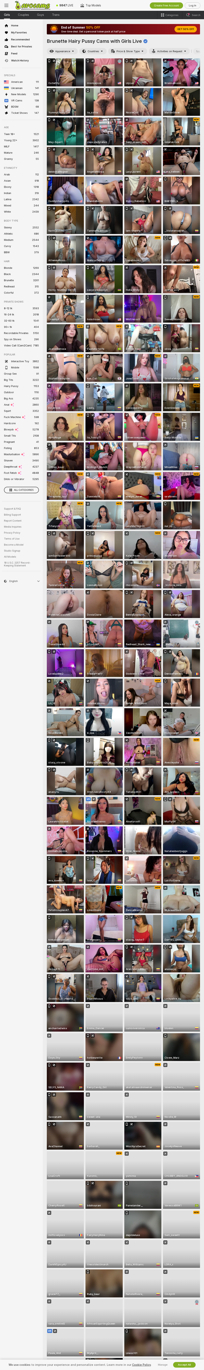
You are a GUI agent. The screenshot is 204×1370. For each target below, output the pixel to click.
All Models (10, 556)
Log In (192, 5)
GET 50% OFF (185, 29)
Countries (93, 51)
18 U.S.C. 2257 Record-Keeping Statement (17, 564)
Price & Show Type (128, 51)
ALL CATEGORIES (24, 490)
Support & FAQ (12, 508)
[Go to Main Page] (33, 5)
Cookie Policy (141, 1364)
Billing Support (12, 514)
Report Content (13, 520)
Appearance (62, 51)
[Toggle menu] (6, 5)
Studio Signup (12, 550)
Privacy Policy (12, 532)
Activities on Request (169, 51)
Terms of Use (12, 538)
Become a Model (14, 544)
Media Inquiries (13, 526)
